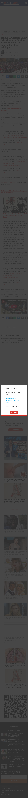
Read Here (14, 412)
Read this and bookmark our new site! (13, 400)
